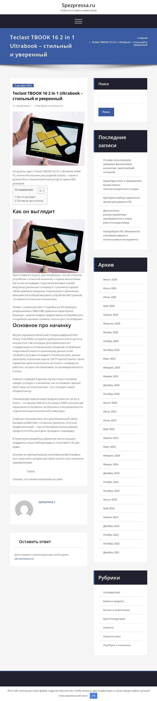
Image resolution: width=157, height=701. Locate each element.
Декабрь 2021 (111, 552)
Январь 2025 (110, 376)
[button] (39, 191)
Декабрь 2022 (111, 526)
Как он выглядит (26, 196)
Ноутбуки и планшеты (49, 105)
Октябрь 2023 (111, 490)
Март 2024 (109, 446)
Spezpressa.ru (78, 5)
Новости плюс (112, 636)
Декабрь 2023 (111, 473)
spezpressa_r (23, 105)
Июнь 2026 (109, 297)
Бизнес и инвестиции (116, 610)
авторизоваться (24, 558)
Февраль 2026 (111, 323)
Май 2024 (108, 429)
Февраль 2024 (111, 455)
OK (93, 695)
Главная (142, 38)
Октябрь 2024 (111, 394)
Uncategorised (111, 592)
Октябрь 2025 (111, 350)
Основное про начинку (30, 200)
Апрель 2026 (110, 314)
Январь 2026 (110, 332)
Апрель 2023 (110, 517)
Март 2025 (109, 358)
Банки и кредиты (113, 601)
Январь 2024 (110, 464)
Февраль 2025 (111, 367)
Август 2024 (110, 402)
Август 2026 (110, 279)
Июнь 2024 (109, 420)
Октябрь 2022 (111, 543)
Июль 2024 (109, 411)
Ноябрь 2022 (111, 534)
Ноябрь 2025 (111, 341)
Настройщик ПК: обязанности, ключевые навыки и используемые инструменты (121, 235)
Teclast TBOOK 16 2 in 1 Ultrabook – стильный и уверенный (119, 43)
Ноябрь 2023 (111, 482)
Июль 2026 (109, 288)
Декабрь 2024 (111, 385)
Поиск (103, 84)
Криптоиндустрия (114, 618)
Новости (108, 627)
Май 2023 (108, 508)
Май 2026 (108, 306)
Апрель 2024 (110, 438)
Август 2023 (110, 499)
